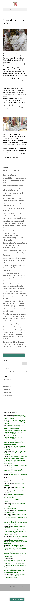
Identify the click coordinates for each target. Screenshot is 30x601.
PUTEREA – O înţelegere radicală (15, 500)
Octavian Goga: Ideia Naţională (13, 324)
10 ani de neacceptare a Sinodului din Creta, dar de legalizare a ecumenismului (14, 268)
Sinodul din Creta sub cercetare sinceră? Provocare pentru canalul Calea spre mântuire (13, 172)
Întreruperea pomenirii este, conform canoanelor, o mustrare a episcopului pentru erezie (15, 541)
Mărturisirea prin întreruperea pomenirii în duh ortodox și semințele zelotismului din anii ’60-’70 (15, 188)
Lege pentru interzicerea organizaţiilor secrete (15, 511)
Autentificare (7, 387)
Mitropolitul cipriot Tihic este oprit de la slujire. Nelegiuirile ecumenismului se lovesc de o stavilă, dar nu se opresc (15, 517)
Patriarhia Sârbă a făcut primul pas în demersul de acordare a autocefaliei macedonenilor (14, 91)
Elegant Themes (14, 587)
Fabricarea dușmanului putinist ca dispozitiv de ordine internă (13, 507)
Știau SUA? (6, 281)
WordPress (15, 589)
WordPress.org (7, 396)
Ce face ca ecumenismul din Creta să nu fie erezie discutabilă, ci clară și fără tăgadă (14, 253)
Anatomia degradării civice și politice (14, 327)
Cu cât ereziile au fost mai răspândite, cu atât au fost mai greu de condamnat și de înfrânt (15, 245)
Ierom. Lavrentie (7, 64)
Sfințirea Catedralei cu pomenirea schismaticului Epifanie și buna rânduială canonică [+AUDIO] (14, 496)
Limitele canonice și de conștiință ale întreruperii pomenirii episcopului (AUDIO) (14, 260)
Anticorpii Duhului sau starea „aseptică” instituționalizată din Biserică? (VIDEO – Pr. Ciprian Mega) (14, 286)
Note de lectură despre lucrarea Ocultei (14, 504)
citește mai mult (7, 83)
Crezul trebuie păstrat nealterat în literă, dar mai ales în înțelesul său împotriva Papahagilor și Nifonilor (14, 303)
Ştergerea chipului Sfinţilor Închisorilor (14, 526)
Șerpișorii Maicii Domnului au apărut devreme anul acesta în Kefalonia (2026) (14, 180)
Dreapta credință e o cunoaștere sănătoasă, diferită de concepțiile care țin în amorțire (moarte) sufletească (15, 216)
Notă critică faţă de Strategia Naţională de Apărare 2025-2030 (15, 566)
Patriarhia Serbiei (20, 64)
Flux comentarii (8, 393)
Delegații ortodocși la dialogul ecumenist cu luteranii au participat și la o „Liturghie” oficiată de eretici (15, 275)
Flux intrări (6, 390)
